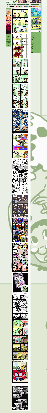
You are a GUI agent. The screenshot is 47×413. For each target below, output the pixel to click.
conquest (7, 37)
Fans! (31, 40)
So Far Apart (32, 50)
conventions (9, 37)
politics (8, 42)
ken (7, 40)
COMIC (8, 4)
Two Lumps (32, 51)
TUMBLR (26, 4)
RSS (39, 4)
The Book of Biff (32, 36)
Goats (31, 42)
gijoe (6, 39)
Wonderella (32, 52)
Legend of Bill (32, 44)
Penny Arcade (32, 46)
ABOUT (14, 4)
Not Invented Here (32, 45)
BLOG (11, 4)
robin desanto (8, 43)
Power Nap (32, 47)
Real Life (32, 48)
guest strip (8, 39)
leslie (9, 40)
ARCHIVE (17, 4)
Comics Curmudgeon (33, 37)
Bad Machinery (32, 49)
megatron (9, 41)
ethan (7, 38)
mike (10, 41)
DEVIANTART (29, 4)
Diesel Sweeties (32, 38)
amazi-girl (7, 36)
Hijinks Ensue (32, 43)
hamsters (10, 39)
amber (9, 36)
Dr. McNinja (32, 39)
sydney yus (9, 44)
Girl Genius (32, 41)
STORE (23, 4)
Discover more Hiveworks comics (12, 6)
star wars (7, 44)
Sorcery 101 (32, 32)
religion (10, 42)
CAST (20, 4)
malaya (7, 41)
